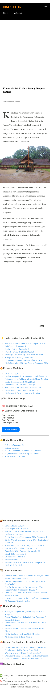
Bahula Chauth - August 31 (15, 525)
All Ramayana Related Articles (17, 601)
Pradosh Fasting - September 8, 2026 (19, 351)
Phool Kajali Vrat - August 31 (17, 528)
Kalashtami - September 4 (15, 346)
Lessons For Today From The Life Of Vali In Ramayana (27, 598)
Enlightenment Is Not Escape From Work (21, 650)
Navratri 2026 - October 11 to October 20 (21, 548)
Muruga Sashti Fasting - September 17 (20, 357)
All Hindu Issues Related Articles (18, 636)
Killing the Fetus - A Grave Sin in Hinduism (22, 633)
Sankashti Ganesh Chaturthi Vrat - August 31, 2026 (25, 343)
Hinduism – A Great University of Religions (23, 393)
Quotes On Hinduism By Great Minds (20, 381)
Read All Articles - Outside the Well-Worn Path (24, 658)
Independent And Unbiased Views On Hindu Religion (26, 379)
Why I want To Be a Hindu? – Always (20, 384)
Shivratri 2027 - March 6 (15, 556)
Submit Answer (11, 429)
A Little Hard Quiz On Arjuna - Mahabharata (23, 450)
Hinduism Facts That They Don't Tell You (21, 390)
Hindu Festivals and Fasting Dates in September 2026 (26, 363)
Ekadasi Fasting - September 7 (17, 348)
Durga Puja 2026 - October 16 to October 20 (22, 551)
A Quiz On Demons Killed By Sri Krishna (22, 453)
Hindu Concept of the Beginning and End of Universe (26, 376)
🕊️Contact (18, 13)
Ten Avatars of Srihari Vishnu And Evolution (23, 387)
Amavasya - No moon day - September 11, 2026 (24, 354)
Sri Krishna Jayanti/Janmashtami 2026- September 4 (26, 537)
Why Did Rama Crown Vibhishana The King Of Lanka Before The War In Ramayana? (27, 577)
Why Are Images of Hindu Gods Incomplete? (23, 652)
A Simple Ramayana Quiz (15, 445)
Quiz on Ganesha (11, 447)
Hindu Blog (12, 7)
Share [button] (41, 326)
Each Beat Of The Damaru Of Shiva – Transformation (26, 647)
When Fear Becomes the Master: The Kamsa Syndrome (27, 655)
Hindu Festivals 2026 (13, 559)
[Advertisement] (25, 48)
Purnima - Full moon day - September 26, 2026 (23, 360)
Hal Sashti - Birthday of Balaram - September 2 (24, 531)
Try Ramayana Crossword (15, 456)
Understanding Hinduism (15, 373)
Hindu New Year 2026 (13, 534)
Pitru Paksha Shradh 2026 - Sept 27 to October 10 (24, 545)
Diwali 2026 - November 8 (15, 553)
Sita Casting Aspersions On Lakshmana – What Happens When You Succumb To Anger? (24, 588)
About (5, 13)
